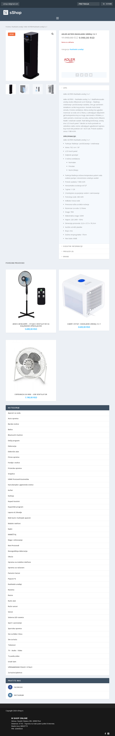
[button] (53, 34)
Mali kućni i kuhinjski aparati (19, 518)
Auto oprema (13, 418)
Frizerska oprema (15, 468)
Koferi (10, 490)
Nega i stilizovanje (15, 540)
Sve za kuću (12, 639)
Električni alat (13, 452)
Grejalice (11, 474)
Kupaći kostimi (14, 501)
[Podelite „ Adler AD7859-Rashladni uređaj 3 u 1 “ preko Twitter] (81, 75)
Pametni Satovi (14, 573)
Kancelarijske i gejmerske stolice (20, 485)
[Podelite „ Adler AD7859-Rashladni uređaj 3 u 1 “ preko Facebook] (77, 75)
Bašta (10, 429)
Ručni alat (12, 601)
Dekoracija (12, 446)
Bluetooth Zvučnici (15, 435)
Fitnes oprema (13, 457)
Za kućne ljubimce (15, 673)
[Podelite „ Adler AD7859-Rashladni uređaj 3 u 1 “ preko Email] (90, 75)
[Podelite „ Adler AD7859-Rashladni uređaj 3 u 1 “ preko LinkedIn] (86, 75)
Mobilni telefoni (14, 523)
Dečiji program (14, 441)
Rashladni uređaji (17, 27)
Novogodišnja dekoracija (17, 551)
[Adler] (70, 61)
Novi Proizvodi (13, 545)
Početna (8, 27)
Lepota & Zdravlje (15, 512)
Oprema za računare (16, 568)
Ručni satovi (13, 606)
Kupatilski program (15, 507)
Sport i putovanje (15, 623)
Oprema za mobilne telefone (19, 562)
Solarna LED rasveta (16, 617)
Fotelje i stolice (14, 463)
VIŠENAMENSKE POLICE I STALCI (20, 667)
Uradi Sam (12, 662)
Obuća (10, 557)
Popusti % (12, 579)
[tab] (84, 88)
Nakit (10, 529)
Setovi (10, 612)
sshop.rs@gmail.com (10, 4)
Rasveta (11, 590)
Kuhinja (11, 496)
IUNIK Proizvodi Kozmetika (18, 479)
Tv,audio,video (13, 656)
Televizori (12, 645)
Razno (10, 595)
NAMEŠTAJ (12, 534)
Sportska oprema (15, 628)
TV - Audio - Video (15, 650)
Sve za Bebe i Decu (15, 634)
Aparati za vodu (14, 413)
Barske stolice (13, 424)
